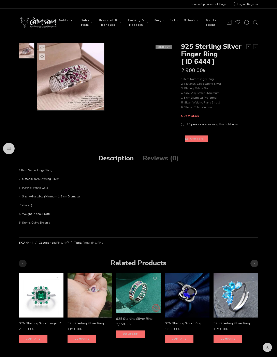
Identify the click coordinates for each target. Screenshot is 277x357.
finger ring (89, 243)
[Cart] (229, 22)
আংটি (66, 243)
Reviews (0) (161, 158)
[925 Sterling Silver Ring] (255, 46)
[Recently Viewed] (267, 347)
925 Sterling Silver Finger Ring (41, 323)
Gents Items (211, 22)
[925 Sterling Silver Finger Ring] (41, 295)
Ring (157, 20)
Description (116, 158)
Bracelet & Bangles (108, 22)
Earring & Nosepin (136, 22)
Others (190, 20)
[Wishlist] (42, 48)
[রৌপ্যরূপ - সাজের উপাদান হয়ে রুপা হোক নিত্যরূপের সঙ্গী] (39, 22)
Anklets (65, 20)
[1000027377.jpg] (26, 51)
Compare (197, 138)
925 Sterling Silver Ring (86, 323)
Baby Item (85, 22)
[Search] (255, 22)
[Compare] (42, 56)
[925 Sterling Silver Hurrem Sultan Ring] (248, 46)
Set (172, 20)
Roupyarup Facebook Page (208, 4)
